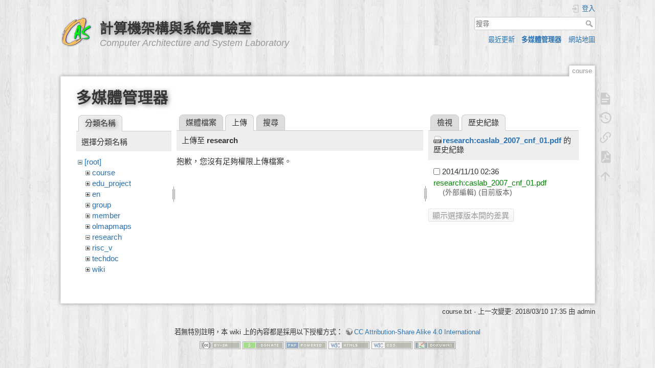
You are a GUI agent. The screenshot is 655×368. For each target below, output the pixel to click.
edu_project (111, 183)
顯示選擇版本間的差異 (470, 215)
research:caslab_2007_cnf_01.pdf (502, 140)
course (103, 172)
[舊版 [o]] (605, 118)
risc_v (102, 247)
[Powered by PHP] (306, 345)
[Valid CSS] (392, 345)
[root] (92, 161)
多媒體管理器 (541, 39)
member (106, 215)
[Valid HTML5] (349, 345)
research (107, 237)
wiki (98, 269)
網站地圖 (582, 39)
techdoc (105, 258)
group (101, 204)
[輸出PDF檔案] (605, 157)
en (96, 194)
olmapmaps (112, 226)
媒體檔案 (201, 122)
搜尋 (590, 23)
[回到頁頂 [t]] (605, 176)
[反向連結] (605, 137)
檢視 (444, 122)
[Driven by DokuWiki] (434, 345)
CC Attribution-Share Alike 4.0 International (417, 332)
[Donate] (263, 345)
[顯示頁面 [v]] (605, 98)
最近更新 (501, 39)
